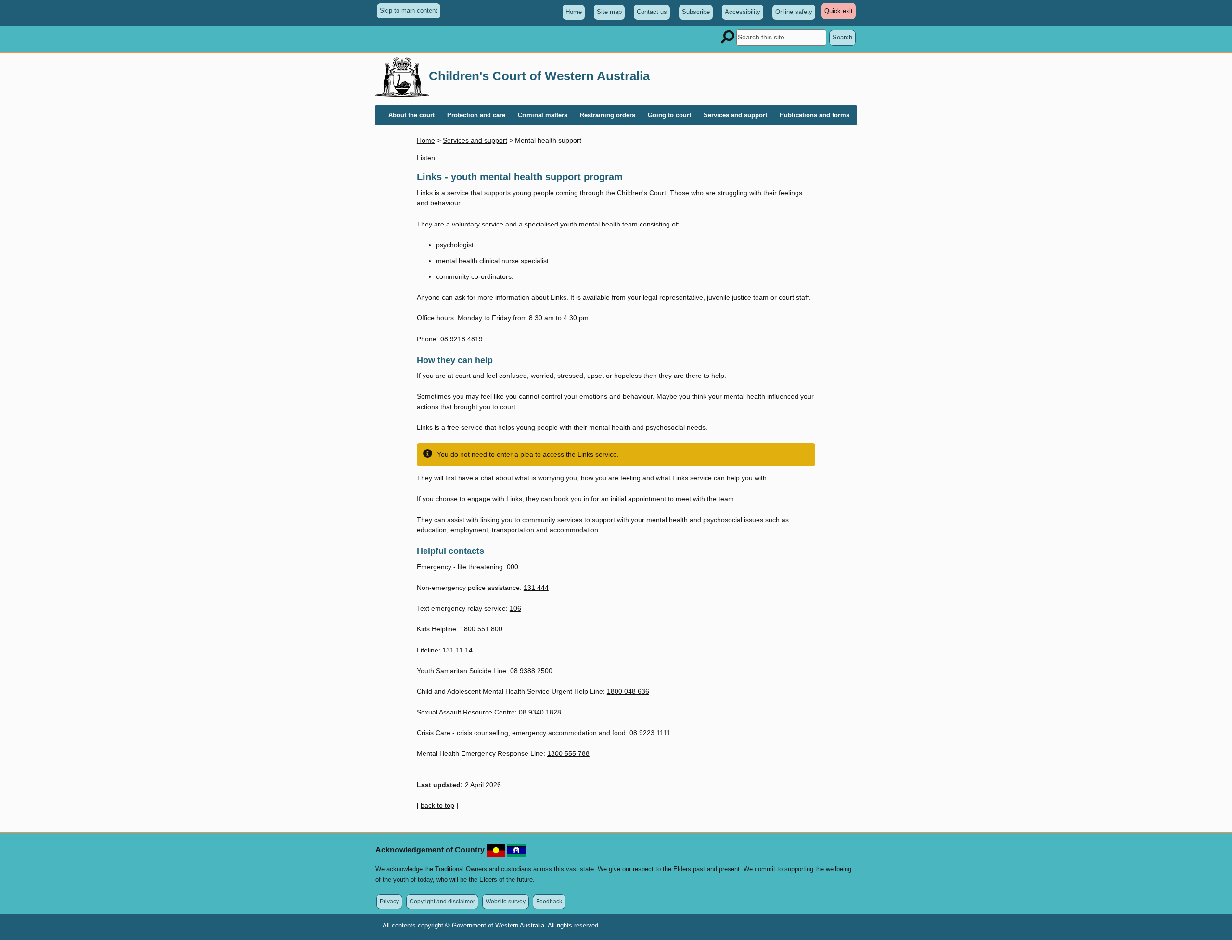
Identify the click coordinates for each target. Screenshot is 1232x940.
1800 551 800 (481, 629)
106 (515, 608)
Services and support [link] (735, 115)
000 (512, 567)
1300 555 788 (568, 753)
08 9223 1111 (649, 733)
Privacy (389, 901)
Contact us (652, 11)
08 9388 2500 (531, 671)
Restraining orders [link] (607, 115)
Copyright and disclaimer (442, 901)
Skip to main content (408, 10)
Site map (609, 11)
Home (573, 11)
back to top (437, 805)
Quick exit (840, 13)
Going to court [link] (669, 115)
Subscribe (696, 11)
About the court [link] (411, 115)
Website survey (506, 901)
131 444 (536, 587)
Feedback (549, 901)
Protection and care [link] (476, 115)
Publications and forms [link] (814, 115)
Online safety (793, 11)
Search (842, 37)
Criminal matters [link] (542, 115)
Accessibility (742, 11)
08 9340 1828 (540, 712)
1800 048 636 (628, 691)
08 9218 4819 (461, 339)
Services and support (475, 140)
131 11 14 (457, 650)
